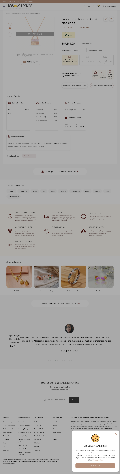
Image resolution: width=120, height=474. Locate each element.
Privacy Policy (97, 460)
